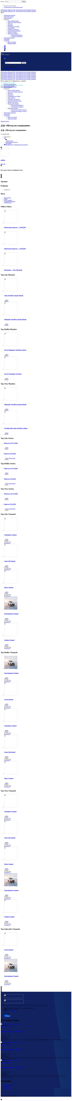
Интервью (6, 39)
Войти (6, 199)
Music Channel (8, 587)
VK (6, 1015)
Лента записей (8, 200)
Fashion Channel (9, 640)
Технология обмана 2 (16, 36)
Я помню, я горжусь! (13, 29)
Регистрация (7, 197)
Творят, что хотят (12, 32)
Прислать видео (5, 121)
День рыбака (11, 28)
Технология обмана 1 (16, 35)
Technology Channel (10, 535)
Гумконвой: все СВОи (13, 26)
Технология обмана (13, 33)
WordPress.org (8, 202)
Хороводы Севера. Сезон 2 (19, 111)
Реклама (6, 1087)
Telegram (7, 1016)
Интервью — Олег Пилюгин (13, 270)
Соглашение (7, 1088)
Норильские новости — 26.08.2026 (15, 227)
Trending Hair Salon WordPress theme (15, 428)
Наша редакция (8, 1084)
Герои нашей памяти (13, 21)
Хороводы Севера (13, 108)
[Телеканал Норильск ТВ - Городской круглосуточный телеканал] (18, 10)
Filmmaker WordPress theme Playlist (15, 319)
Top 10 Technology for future (13, 374)
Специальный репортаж (14, 30)
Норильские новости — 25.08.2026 (15, 248)
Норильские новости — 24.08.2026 (11, 1067)
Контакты (6, 1086)
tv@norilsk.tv (11, 1010)
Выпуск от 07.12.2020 (11, 443)
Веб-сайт (3, 164)
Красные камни (12, 43)
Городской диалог (9, 16)
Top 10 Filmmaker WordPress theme (15, 350)
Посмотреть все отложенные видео (13, 7)
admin (3, 160)
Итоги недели (8, 18)
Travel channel (8, 699)
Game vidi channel (9, 561)
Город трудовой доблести (14, 22)
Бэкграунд (10, 25)
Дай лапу (10, 23)
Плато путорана (12, 42)
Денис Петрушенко (10, 458)
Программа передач (9, 37)
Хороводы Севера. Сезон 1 (19, 109)
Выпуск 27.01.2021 (10, 453)
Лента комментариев (9, 201)
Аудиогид (6, 40)
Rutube (7, 1013)
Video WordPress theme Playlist (13, 295)
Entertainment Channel (11, 613)
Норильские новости (9, 15)
